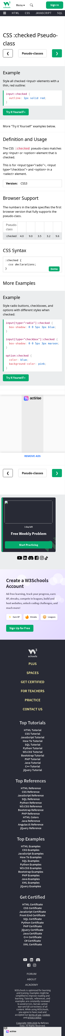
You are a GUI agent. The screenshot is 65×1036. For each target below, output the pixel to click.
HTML (15, 13)
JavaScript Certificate (32, 911)
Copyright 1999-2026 (26, 1023)
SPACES (33, 672)
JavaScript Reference (31, 795)
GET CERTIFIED (32, 681)
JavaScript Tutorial (32, 737)
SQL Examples (30, 861)
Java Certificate (32, 933)
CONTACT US (32, 709)
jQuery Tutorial (32, 770)
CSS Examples (30, 850)
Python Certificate (32, 922)
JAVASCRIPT (44, 13)
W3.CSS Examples (31, 868)
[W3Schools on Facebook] (36, 558)
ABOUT (31, 979)
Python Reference (31, 802)
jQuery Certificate (32, 930)
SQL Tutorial (32, 744)
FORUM (31, 974)
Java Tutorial (33, 762)
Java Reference (30, 821)
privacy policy (34, 1017)
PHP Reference (31, 813)
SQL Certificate (32, 919)
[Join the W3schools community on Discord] (31, 558)
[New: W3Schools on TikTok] (46, 558)
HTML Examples (30, 846)
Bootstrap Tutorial (32, 755)
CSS (27, 13)
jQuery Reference (30, 828)
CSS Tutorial (32, 733)
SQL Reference (31, 799)
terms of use (35, 1014)
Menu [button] (19, 5)
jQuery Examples (30, 886)
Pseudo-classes (32, 53)
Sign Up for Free (19, 628)
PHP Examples (31, 875)
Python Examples (30, 864)
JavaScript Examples (31, 853)
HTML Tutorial (32, 730)
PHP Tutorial (32, 759)
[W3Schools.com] (32, 654)
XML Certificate (32, 944)
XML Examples (31, 882)
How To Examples (31, 857)
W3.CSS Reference (31, 806)
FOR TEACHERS (32, 691)
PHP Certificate (32, 926)
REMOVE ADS (32, 456)
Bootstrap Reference (31, 810)
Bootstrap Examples (30, 871)
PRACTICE (32, 700)
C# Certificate (32, 940)
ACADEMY (31, 984)
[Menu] (4, 13)
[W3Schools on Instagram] (42, 558)
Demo (54, 269)
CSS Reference (31, 792)
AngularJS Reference (30, 824)
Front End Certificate (32, 915)
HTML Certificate (32, 904)
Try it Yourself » (15, 112)
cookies (46, 1014)
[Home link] (7, 5)
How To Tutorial (32, 741)
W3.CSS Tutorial (32, 752)
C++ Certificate (33, 937)
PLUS (33, 663)
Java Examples (31, 879)
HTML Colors (31, 817)
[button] (31, 5)
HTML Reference (31, 788)
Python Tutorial (32, 748)
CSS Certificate (32, 908)
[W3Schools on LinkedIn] (25, 558)
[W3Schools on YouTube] (19, 558)
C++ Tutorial (32, 766)
